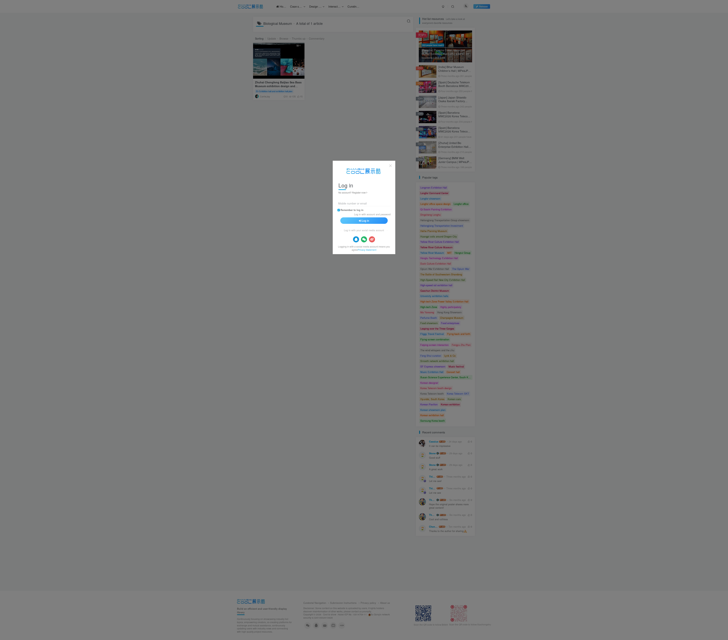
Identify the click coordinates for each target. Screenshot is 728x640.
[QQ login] (356, 239)
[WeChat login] (364, 239)
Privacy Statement (367, 249)
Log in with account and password (372, 214)
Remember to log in (351, 210)
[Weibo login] (372, 239)
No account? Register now (352, 192)
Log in (365, 220)
